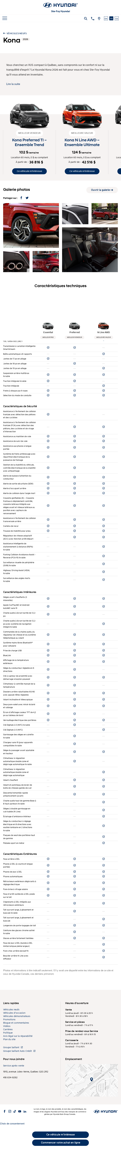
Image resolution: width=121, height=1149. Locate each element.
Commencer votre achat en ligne (60, 1142)
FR (111, 18)
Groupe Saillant (11, 1047)
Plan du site (9, 1039)
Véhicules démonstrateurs (16, 1016)
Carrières (8, 1029)
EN (106, 18)
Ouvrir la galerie (100, 190)
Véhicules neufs (16, 33)
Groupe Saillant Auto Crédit (17, 1051)
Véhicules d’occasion (14, 1012)
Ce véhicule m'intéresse (29, 171)
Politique (8, 1032)
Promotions (9, 1019)
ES (116, 18)
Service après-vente (13, 1065)
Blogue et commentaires (16, 1022)
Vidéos (6, 1026)
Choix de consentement (12, 1123)
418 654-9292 (10, 1077)
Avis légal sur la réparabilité (17, 1036)
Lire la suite (13, 84)
